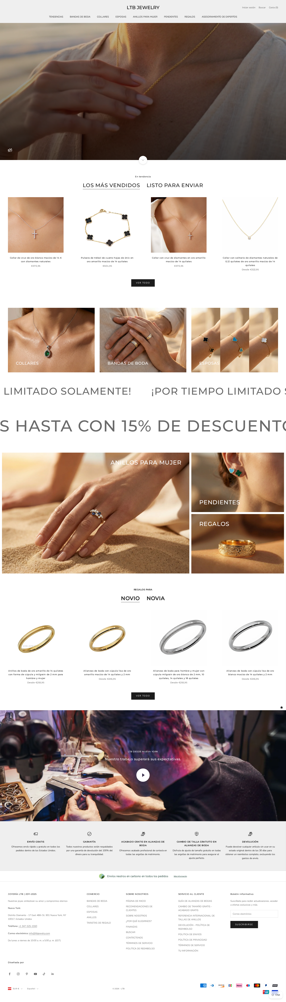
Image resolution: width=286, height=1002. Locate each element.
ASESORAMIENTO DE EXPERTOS (219, 16)
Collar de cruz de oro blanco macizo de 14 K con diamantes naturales (36, 259)
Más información (180, 876)
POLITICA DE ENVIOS (190, 934)
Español (31, 988)
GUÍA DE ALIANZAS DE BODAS (195, 901)
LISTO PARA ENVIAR (175, 185)
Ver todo (143, 282)
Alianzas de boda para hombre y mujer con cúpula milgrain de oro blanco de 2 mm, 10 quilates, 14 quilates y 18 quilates (178, 674)
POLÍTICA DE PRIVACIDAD (192, 939)
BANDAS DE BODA (80, 16)
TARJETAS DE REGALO (99, 922)
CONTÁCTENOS (134, 937)
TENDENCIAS (56, 16)
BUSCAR (130, 932)
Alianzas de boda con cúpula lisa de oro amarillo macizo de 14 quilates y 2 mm (107, 672)
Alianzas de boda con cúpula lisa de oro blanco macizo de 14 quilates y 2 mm (250, 672)
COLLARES (103, 16)
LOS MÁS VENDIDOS (111, 185)
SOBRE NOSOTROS (136, 915)
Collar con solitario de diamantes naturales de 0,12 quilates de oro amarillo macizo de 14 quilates (250, 261)
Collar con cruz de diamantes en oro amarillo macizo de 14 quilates (178, 259)
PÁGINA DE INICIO (136, 901)
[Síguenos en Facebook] (9, 974)
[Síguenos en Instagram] (18, 974)
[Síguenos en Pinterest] (26, 974)
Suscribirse (244, 924)
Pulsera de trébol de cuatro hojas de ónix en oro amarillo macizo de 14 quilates (107, 259)
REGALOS (190, 16)
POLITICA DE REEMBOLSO (140, 948)
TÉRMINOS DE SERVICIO (139, 943)
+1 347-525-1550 (28, 926)
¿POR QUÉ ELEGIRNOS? (139, 921)
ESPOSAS (121, 16)
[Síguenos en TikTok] (44, 974)
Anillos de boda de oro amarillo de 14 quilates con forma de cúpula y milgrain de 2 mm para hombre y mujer (35, 674)
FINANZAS (131, 926)
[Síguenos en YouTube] (35, 974)
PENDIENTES (171, 16)
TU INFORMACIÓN (188, 950)
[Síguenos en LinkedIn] (52, 974)
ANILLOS (91, 917)
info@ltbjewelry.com (39, 933)
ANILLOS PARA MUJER (145, 16)
